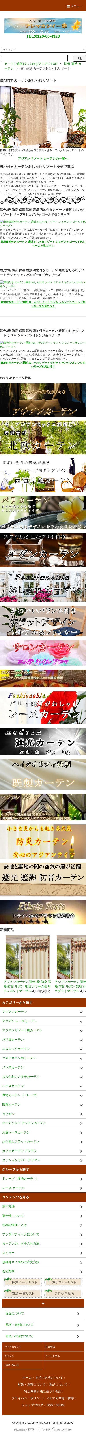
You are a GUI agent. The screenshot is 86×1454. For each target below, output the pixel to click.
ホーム (27, 1377)
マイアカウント (12, 1346)
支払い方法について (49, 1377)
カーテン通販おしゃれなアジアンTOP (30, 64)
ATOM (60, 1405)
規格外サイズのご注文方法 (20, 1262)
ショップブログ (32, 1405)
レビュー (8, 1252)
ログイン (9, 1356)
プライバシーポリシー (27, 1398)
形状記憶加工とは (14, 1225)
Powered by (20, 1429)
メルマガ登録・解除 (60, 1398)
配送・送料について (32, 1384)
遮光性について (13, 1215)
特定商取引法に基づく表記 (42, 1391)
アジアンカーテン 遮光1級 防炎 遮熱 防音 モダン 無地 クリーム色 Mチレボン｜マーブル (27, 986)
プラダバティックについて (20, 1234)
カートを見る (52, 1356)
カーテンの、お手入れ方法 (20, 1243)
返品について (58, 1384)
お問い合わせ (11, 1365)
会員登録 (50, 1346)
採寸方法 (8, 1206)
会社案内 (8, 1271)
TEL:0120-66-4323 (43, 36)
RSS (50, 1405)
